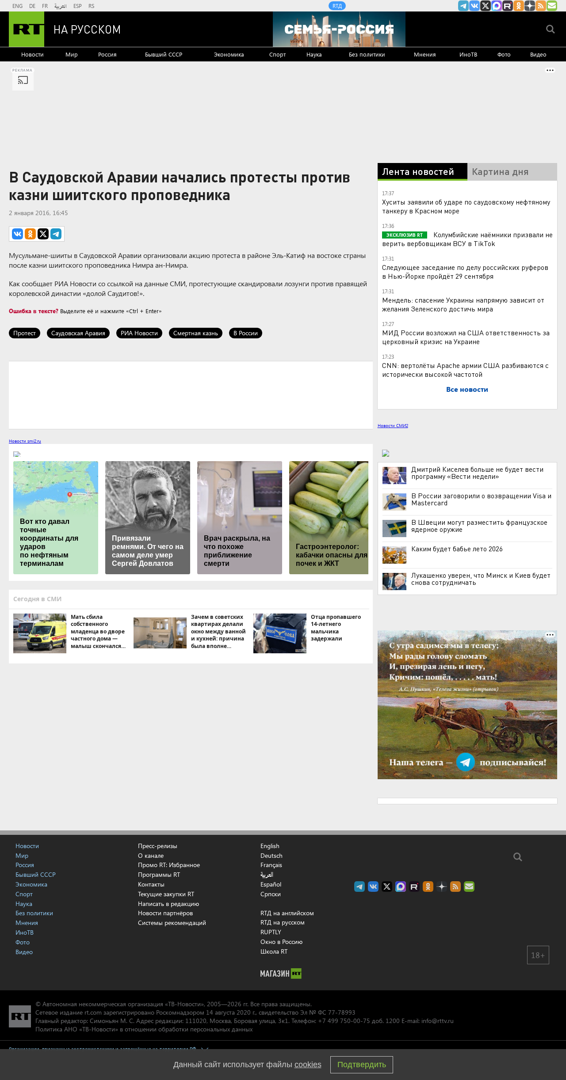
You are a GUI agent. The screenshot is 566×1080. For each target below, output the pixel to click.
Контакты (151, 884)
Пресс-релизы (157, 845)
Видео (538, 54)
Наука (314, 54)
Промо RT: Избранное (169, 864)
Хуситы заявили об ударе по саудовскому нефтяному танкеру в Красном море (466, 206)
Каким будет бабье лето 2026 (457, 548)
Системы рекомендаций (172, 922)
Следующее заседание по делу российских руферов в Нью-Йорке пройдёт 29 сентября (465, 271)
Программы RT (159, 874)
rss (540, 5)
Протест (24, 333)
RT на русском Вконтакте (474, 5)
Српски (270, 894)
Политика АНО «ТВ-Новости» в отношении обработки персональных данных (143, 1029)
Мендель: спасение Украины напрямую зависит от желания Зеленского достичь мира (463, 304)
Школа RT (273, 951)
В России (245, 333)
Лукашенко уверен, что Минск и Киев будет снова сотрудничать (481, 579)
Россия (107, 54)
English (269, 846)
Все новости (467, 389)
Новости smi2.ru (25, 441)
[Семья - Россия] (339, 29)
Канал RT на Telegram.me (463, 5)
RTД (337, 5)
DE (32, 5)
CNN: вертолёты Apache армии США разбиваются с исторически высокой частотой (465, 369)
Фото (504, 54)
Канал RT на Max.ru (496, 5)
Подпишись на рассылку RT (552, 5)
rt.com (93, 1012)
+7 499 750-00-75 (344, 1020)
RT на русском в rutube (507, 5)
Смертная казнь (195, 333)
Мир (71, 54)
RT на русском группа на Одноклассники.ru (518, 5)
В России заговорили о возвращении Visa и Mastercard (481, 499)
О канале (151, 855)
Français (271, 865)
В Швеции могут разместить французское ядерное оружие (479, 526)
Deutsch (271, 855)
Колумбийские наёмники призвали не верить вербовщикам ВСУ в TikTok (467, 239)
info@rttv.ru (437, 1020)
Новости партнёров (165, 913)
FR (45, 5)
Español (270, 884)
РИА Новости (139, 333)
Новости (32, 54)
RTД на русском (282, 922)
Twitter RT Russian (485, 5)
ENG (17, 5)
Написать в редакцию (168, 903)
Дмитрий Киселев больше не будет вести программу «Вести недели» (477, 473)
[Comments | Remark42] (191, 394)
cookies (307, 1064)
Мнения (425, 54)
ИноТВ (468, 54)
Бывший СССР (163, 54)
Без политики (367, 54)
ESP (77, 5)
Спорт (277, 54)
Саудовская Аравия (78, 333)
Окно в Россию (281, 941)
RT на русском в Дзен (529, 5)
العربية (60, 5)
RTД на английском (287, 913)
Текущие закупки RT (166, 894)
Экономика (229, 54)
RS (91, 5)
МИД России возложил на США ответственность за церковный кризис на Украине (466, 337)
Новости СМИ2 (393, 425)
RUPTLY (270, 932)
